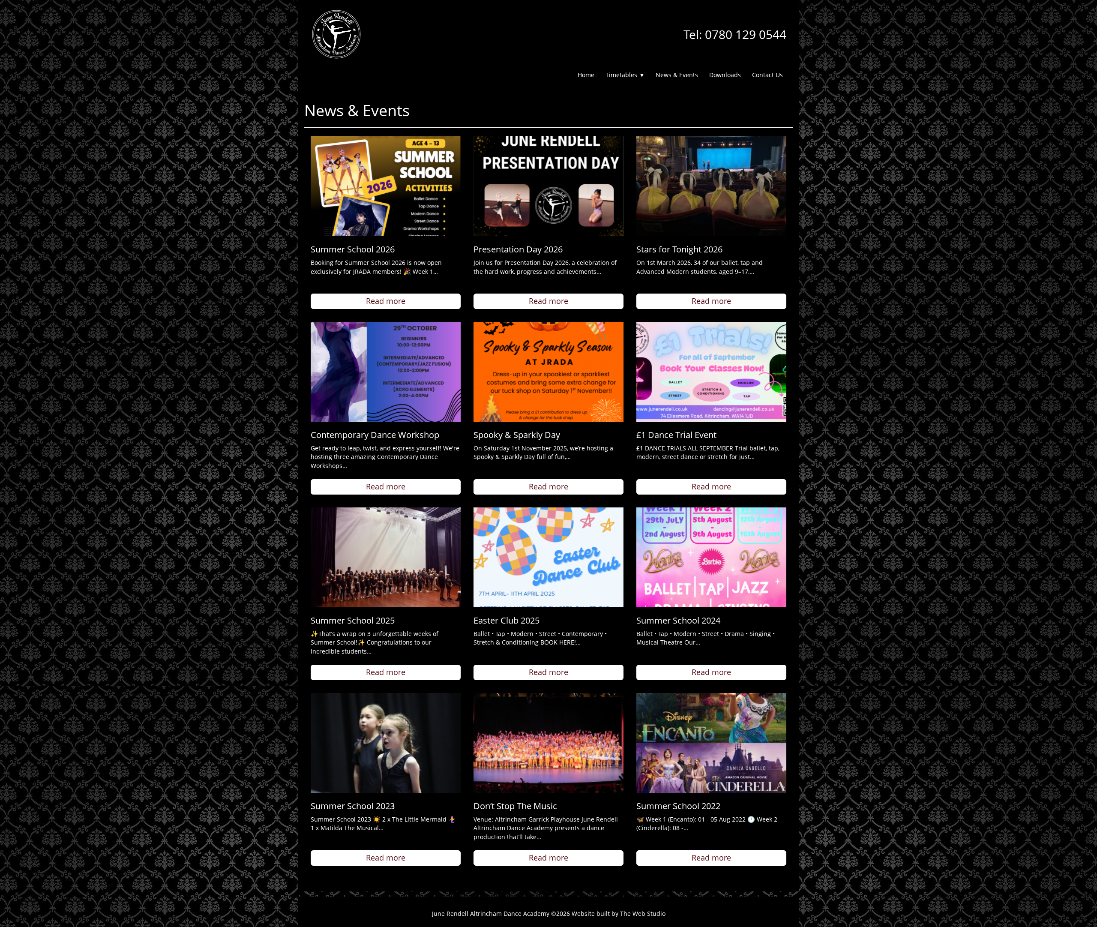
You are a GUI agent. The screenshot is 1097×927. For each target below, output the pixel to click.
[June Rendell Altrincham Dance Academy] (336, 34)
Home (586, 75)
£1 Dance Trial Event (676, 435)
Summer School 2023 (353, 806)
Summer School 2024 (678, 620)
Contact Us (767, 75)
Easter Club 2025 (507, 620)
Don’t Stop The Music (515, 806)
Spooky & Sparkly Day (517, 435)
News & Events (677, 75)
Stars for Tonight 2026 (679, 249)
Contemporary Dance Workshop (375, 435)
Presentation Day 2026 (518, 249)
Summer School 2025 (353, 620)
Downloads (725, 75)
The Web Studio (642, 913)
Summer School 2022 (678, 806)
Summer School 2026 (353, 249)
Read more (385, 301)
